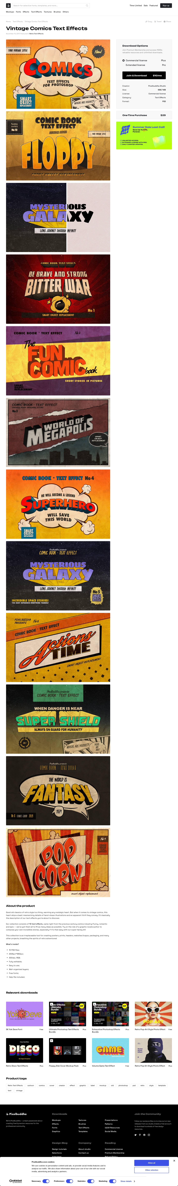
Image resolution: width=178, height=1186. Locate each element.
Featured (154, 6)
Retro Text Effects (36, 34)
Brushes (57, 12)
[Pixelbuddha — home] (8, 5)
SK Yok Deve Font (14, 1029)
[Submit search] (87, 5)
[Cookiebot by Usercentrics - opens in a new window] (15, 1181)
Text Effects (36, 12)
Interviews (56, 1157)
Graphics (56, 1131)
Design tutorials (59, 1149)
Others (66, 12)
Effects (26, 12)
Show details (126, 1181)
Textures (48, 12)
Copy (150, 21)
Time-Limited (136, 6)
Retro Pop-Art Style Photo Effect (150, 1029)
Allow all (151, 1163)
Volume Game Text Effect (103, 1066)
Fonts (18, 12)
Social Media (110, 1131)
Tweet (159, 21)
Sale (146, 6)
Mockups (10, 12)
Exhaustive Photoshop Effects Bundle (106, 1030)
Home (8, 21)
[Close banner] (174, 1160)
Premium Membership (114, 1153)
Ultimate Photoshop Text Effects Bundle (64, 1030)
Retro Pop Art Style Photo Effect (150, 1066)
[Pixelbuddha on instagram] (149, 1135)
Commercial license (157, 93)
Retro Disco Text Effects (17, 1066)
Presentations (111, 1120)
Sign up (166, 5)
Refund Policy (111, 1157)
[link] (51, 1004)
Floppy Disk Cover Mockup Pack (64, 1066)
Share (168, 21)
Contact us (83, 1153)
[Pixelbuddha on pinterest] (140, 1135)
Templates (83, 1131)
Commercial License (114, 1149)
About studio (84, 1149)
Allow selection (151, 1170)
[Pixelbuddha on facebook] (144, 1135)
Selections (57, 1153)
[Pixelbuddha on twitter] (136, 1135)
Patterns (108, 1124)
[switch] (69, 1181)
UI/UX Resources (112, 1128)
